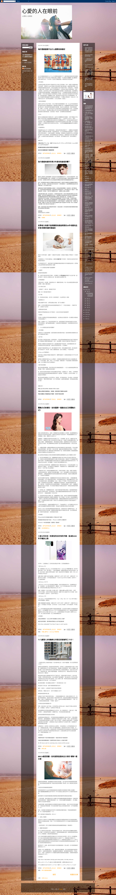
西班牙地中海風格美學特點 (89, 55)
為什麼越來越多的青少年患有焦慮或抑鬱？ (54, 162)
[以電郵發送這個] (67, 153)
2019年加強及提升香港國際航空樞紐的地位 (89, 107)
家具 (86, 176)
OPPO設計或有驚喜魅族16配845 (89, 273)
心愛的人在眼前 (27, 62)
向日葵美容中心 (45, 528)
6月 (88, 298)
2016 (86, 318)
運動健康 (87, 227)
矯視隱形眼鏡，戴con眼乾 (89, 237)
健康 (86, 189)
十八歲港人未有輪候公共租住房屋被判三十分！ (56, 640)
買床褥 (86, 218)
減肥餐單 (87, 207)
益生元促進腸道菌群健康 (89, 185)
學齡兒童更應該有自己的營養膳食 (89, 230)
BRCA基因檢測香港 (46, 870)
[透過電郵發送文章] (64, 153)
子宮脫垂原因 (88, 110)
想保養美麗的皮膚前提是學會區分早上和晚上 (89, 222)
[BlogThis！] (69, 153)
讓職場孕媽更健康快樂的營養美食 (89, 79)
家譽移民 (87, 178)
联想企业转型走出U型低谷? (89, 216)
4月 (88, 301)
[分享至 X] (71, 153)
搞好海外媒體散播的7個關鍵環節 (46, 150)
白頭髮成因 (87, 124)
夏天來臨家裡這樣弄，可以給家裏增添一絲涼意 (89, 172)
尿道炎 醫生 (88, 143)
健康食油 (87, 191)
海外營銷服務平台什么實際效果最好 (51, 49)
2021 (86, 310)
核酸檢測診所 (88, 182)
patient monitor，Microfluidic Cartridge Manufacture (89, 279)
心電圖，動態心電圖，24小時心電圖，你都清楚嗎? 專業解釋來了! (89, 72)
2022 (86, 289)
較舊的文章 (74, 874)
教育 (86, 200)
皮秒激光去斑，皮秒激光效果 (89, 127)
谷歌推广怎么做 (71, 77)
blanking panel (88, 247)
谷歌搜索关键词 (67, 123)
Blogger (61, 889)
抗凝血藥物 (87, 148)
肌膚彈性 (87, 138)
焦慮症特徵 (55, 176)
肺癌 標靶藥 (88, 159)
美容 (86, 165)
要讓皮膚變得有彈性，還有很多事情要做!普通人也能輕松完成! (89, 49)
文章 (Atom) (45, 878)
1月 (88, 307)
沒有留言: (59, 153)
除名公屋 (44, 748)
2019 (86, 312)
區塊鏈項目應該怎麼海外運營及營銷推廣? (48, 147)
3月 (88, 303)
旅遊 (86, 180)
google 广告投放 (48, 95)
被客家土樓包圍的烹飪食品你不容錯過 (89, 204)
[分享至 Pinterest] (74, 153)
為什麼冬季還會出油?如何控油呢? (89, 162)
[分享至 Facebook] (72, 153)
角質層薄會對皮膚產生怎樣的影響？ (89, 151)
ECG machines (88, 263)
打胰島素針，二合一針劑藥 (89, 122)
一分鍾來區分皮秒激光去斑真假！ (89, 60)
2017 (86, 316)
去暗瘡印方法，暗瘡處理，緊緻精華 (89, 118)
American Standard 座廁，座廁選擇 (89, 241)
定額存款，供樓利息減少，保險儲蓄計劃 (89, 156)
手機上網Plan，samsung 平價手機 (50, 631)
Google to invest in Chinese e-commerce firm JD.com (89, 269)
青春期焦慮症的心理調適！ (44, 212)
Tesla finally (88, 283)
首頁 (54, 874)
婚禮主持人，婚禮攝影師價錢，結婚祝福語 (89, 197)
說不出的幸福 (27, 68)
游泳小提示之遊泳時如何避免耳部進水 (89, 210)
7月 (88, 291)
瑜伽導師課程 (88, 225)
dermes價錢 (88, 256)
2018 (86, 314)
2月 (88, 305)
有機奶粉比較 (88, 136)
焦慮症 (43, 217)
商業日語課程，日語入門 (89, 193)
